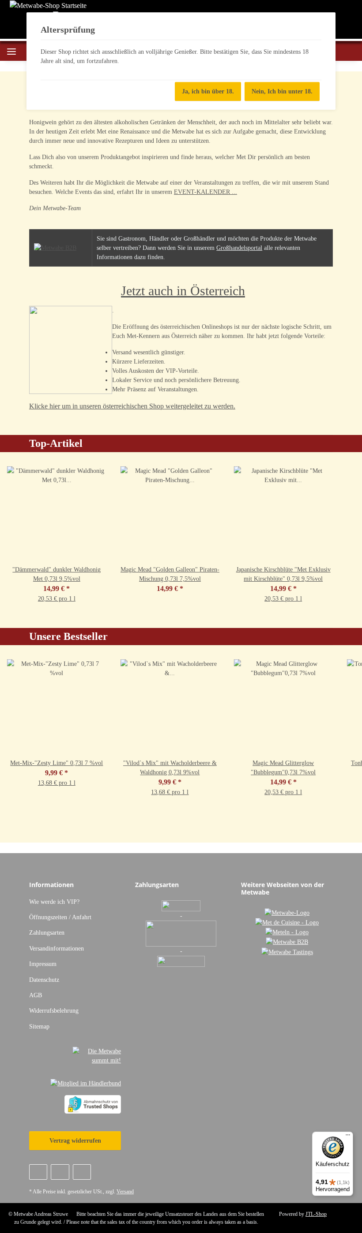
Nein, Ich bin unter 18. (282, 91)
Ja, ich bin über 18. (208, 91)
